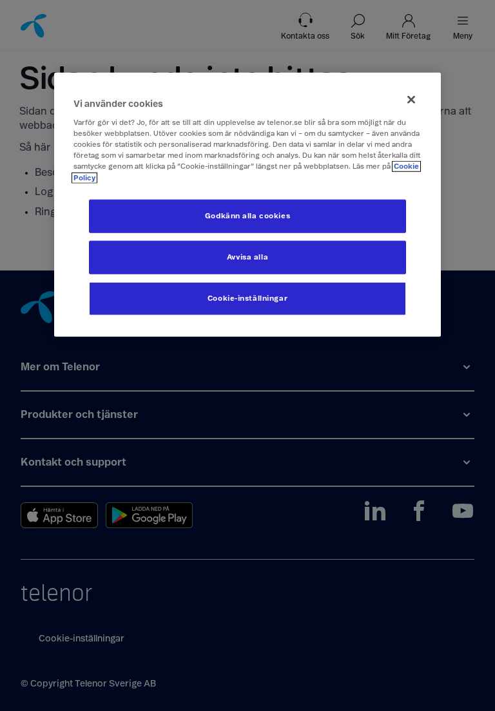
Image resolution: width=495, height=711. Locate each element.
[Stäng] (411, 99)
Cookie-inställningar (247, 297)
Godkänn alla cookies (247, 215)
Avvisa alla (247, 256)
